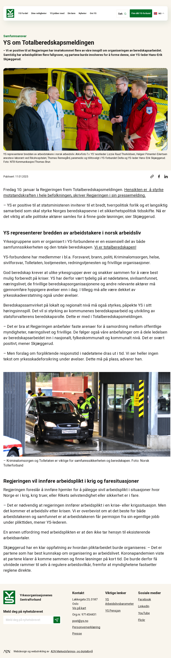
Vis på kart (79, 608)
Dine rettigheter (39, 13)
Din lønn (71, 13)
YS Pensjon (113, 610)
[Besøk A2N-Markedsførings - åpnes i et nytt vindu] (6, 651)
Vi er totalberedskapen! (115, 247)
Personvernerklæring (86, 627)
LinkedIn (143, 606)
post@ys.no (80, 621)
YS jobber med (57, 13)
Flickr (141, 620)
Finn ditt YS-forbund (140, 13)
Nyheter (83, 13)
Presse (77, 633)
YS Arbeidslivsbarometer (119, 601)
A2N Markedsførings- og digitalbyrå (72, 651)
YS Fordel (23, 13)
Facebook (144, 599)
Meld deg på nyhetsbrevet (23, 611)
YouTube (144, 613)
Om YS (93, 13)
